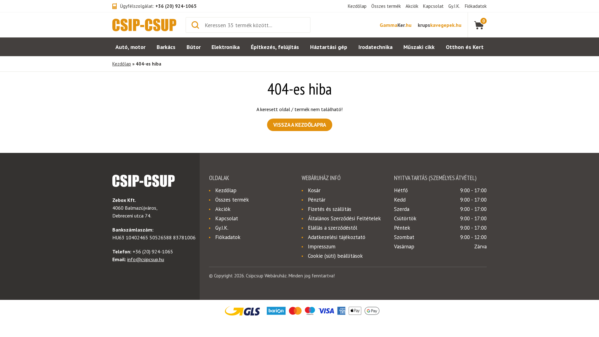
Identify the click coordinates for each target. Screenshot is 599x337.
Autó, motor (130, 47)
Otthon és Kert (465, 47)
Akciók (412, 6)
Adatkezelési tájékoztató (336, 237)
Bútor (194, 47)
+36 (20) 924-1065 (176, 6)
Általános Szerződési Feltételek (344, 218)
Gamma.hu (396, 25)
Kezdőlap (357, 6)
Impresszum (321, 246)
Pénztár (316, 199)
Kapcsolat (433, 6)
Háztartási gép (328, 47)
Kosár (314, 190)
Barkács (166, 47)
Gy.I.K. (454, 6)
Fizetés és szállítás (329, 209)
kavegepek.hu (439, 25)
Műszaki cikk (419, 47)
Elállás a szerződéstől (332, 227)
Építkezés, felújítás (275, 47)
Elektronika (226, 47)
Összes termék (386, 6)
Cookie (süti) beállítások (335, 255)
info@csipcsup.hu (145, 259)
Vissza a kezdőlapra (299, 124)
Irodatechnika (375, 47)
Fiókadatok (476, 6)
